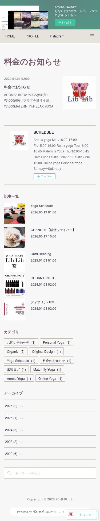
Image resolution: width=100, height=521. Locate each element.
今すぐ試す (65, 22)
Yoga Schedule (42, 205)
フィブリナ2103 (42, 302)
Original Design (46, 351)
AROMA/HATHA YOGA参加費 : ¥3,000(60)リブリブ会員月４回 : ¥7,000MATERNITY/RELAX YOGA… (30, 100)
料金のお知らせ (17, 86)
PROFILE (32, 36)
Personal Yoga (56, 342)
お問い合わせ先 (21, 342)
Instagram (57, 36)
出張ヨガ (16, 369)
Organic (16, 351)
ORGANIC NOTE (43, 277)
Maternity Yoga (47, 369)
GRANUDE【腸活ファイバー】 (53, 229)
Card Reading (41, 253)
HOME (10, 36)
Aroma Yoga (19, 378)
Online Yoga (50, 378)
